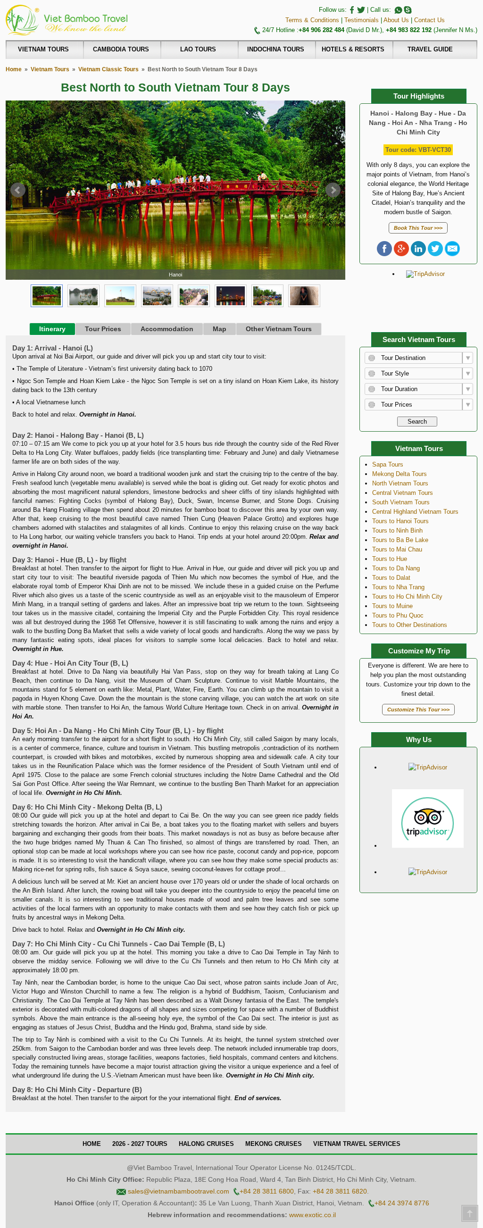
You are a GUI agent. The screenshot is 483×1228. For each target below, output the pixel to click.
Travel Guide (430, 49)
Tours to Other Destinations (409, 624)
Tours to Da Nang (396, 568)
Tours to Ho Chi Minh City (407, 596)
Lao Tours (198, 49)
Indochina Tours (275, 49)
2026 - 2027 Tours (139, 1143)
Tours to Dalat (391, 577)
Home (14, 69)
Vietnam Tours (50, 69)
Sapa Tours (387, 464)
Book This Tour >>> (418, 228)
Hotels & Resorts (353, 49)
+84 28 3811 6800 (267, 1191)
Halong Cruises (206, 1143)
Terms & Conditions (312, 20)
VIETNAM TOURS (43, 49)
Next (333, 190)
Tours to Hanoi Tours (400, 521)
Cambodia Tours (121, 49)
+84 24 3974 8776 (402, 1203)
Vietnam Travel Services (356, 1143)
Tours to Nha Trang (398, 587)
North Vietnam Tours (400, 483)
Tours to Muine (392, 606)
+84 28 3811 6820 (340, 1191)
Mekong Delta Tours (399, 473)
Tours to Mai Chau (397, 549)
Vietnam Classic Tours (108, 69)
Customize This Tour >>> (418, 709)
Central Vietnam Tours (402, 492)
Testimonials (361, 20)
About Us (396, 20)
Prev (17, 190)
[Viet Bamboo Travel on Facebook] (351, 9)
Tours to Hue (389, 558)
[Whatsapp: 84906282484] (397, 9)
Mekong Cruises (273, 1143)
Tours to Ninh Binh (397, 530)
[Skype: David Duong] (407, 9)
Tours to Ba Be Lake (400, 539)
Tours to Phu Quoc (398, 615)
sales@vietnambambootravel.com (178, 1191)
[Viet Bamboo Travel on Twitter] (360, 9)
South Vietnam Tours (401, 502)
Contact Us (429, 20)
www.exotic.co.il (312, 1215)
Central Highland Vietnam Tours (415, 511)
